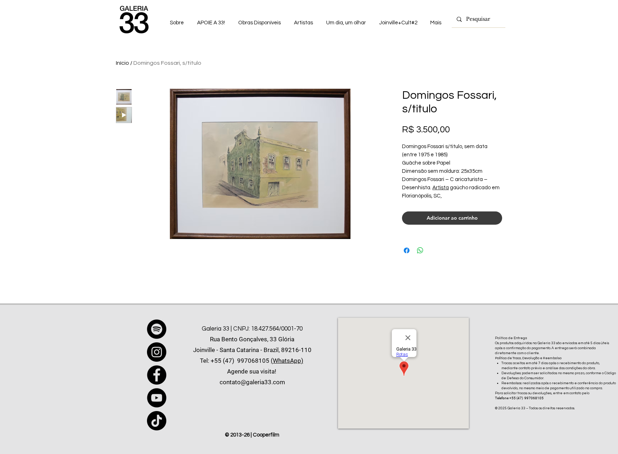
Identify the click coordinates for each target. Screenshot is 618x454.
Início (122, 63)
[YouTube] (156, 397)
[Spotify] (156, 329)
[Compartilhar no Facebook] (406, 250)
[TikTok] (156, 420)
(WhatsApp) (287, 360)
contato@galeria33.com (252, 382)
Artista (440, 187)
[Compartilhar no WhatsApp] (420, 250)
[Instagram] (156, 352)
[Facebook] (156, 375)
